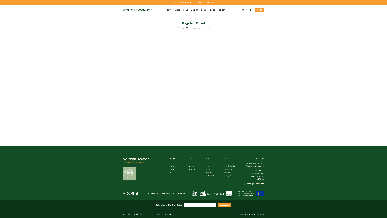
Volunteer (227, 173)
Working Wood (228, 176)
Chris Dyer (260, 214)
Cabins (172, 169)
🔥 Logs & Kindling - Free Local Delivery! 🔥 (193, 2)
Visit (177, 10)
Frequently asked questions (255, 166)
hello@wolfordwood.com (255, 163)
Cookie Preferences (169, 214)
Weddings (209, 173)
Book (259, 10)
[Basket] (250, 10)
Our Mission (228, 169)
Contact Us (259, 159)
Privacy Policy (157, 214)
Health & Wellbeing (212, 176)
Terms (172, 176)
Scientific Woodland (230, 166)
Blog (204, 10)
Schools (208, 166)
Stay (169, 10)
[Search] (243, 10)
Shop (212, 10)
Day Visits (191, 166)
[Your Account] (246, 10)
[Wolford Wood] (137, 10)
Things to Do (192, 169)
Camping (173, 166)
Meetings (208, 169)
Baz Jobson (247, 214)
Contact (223, 10)
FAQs (171, 173)
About (194, 10)
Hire (185, 10)
